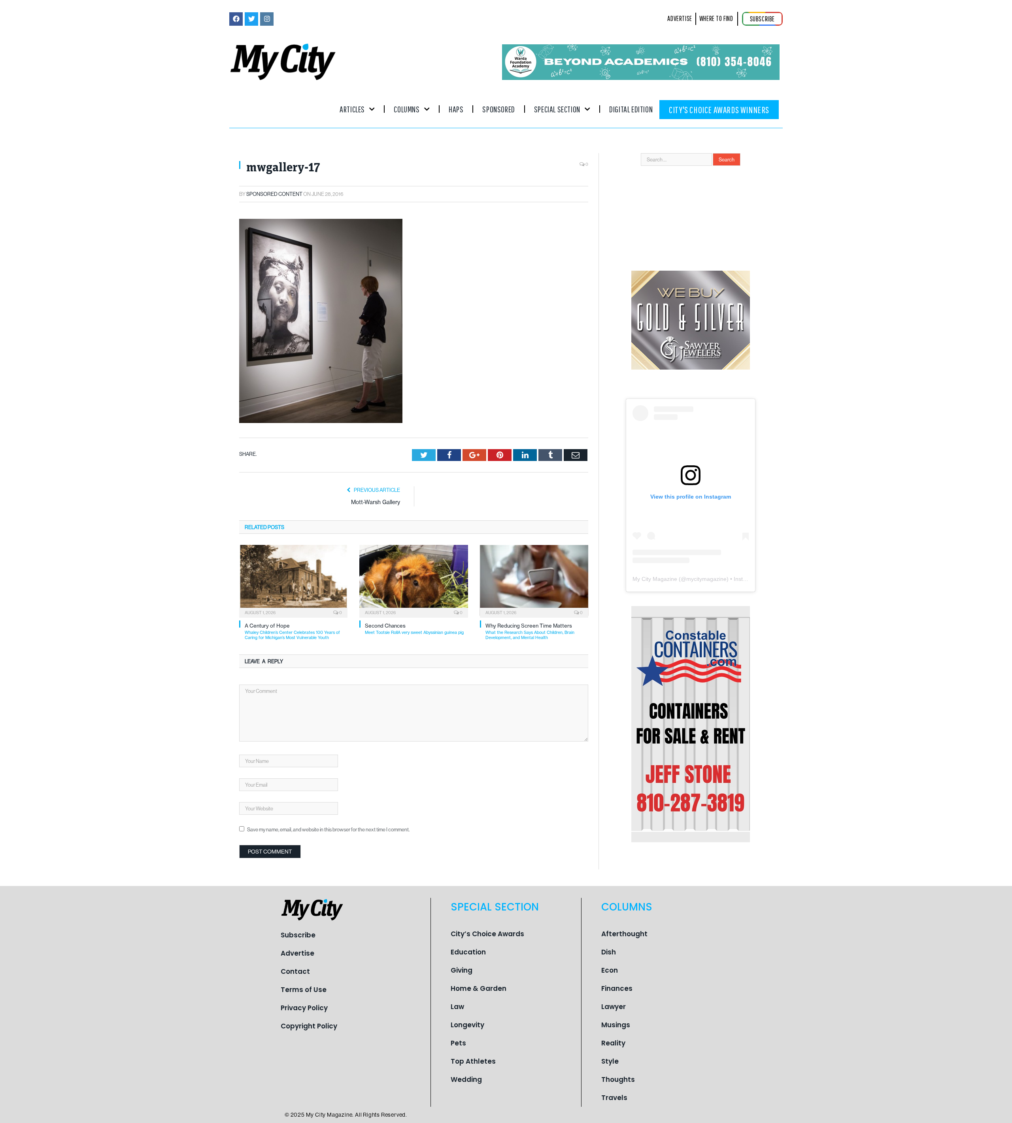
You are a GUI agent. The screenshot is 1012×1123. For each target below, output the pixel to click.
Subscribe (298, 935)
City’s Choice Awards (487, 934)
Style (610, 1061)
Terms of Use (304, 989)
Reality (613, 1043)
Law (457, 1006)
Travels (614, 1097)
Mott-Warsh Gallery (375, 502)
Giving (461, 970)
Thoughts (618, 1079)
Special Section (557, 109)
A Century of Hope (292, 631)
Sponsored (498, 109)
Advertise (297, 953)
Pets (458, 1043)
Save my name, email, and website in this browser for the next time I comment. (328, 829)
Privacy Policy (304, 1008)
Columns (406, 109)
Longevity (467, 1025)
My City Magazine (654, 579)
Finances (616, 988)
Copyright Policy (309, 1026)
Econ (609, 970)
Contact (295, 971)
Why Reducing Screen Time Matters (529, 631)
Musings (615, 1025)
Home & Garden (478, 988)
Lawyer (613, 1006)
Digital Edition (631, 109)
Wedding (466, 1079)
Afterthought (624, 934)
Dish (608, 952)
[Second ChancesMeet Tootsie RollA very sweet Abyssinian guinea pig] (413, 580)
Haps (456, 109)
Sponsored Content (274, 194)
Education (468, 952)
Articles (352, 109)
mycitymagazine (706, 579)
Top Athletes (473, 1061)
